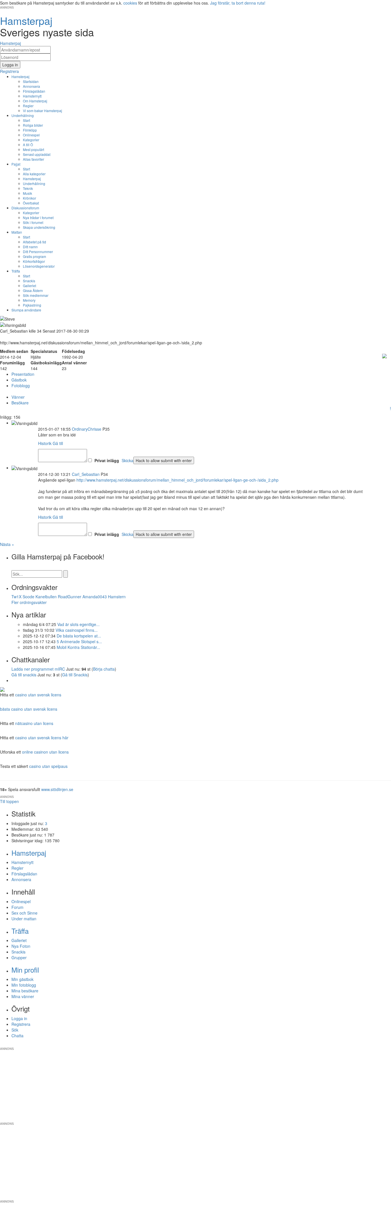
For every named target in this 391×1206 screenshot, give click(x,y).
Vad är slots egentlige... (78, 624)
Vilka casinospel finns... (77, 630)
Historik (45, 443)
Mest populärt (33, 149)
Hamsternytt (32, 96)
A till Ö (28, 144)
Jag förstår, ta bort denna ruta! (237, 3)
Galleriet (29, 285)
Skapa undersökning (39, 227)
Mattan (16, 232)
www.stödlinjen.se (57, 789)
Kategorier (31, 139)
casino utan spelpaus (48, 766)
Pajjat (15, 164)
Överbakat (31, 202)
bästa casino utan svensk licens (28, 709)
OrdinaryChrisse (86, 429)
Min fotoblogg (23, 985)
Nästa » (7, 544)
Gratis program (34, 256)
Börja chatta (104, 669)
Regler (28, 105)
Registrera (20, 1024)
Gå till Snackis (75, 674)
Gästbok (19, 380)
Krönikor (29, 198)
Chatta (17, 1035)
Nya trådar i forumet (38, 217)
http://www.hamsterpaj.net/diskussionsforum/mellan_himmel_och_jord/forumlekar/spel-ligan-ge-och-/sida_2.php (177, 480)
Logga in (19, 1018)
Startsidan (31, 81)
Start (26, 120)
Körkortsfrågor (34, 261)
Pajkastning (32, 305)
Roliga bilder (33, 125)
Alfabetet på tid (34, 241)
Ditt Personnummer (38, 251)
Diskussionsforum (25, 207)
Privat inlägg (106, 460)
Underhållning (22, 115)
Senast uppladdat (36, 154)
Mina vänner (22, 996)
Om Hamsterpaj (35, 100)
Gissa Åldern (33, 290)
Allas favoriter (33, 159)
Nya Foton (20, 946)
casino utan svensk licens (38, 695)
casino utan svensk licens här (41, 737)
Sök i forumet (33, 222)
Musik (27, 193)
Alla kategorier (34, 173)
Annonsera (31, 86)
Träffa (15, 271)
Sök (14, 1030)
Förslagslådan (34, 91)
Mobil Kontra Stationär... (78, 647)
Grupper (19, 957)
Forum (17, 907)
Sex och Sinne (24, 913)
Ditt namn (30, 246)
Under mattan (23, 918)
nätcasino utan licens (34, 723)
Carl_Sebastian (86, 474)
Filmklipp (30, 130)
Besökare (20, 403)
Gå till (58, 443)
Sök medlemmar (35, 295)
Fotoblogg (20, 385)
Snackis (29, 280)
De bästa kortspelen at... (79, 636)
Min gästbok (22, 979)
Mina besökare (24, 991)
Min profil (25, 970)
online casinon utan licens (45, 752)
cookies (130, 3)
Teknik (28, 188)
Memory (29, 300)
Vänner (18, 397)
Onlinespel (31, 134)
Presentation (22, 374)
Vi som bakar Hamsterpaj (42, 110)
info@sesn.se (247, 1044)
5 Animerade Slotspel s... (79, 641)
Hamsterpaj (20, 76)
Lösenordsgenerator (39, 266)
